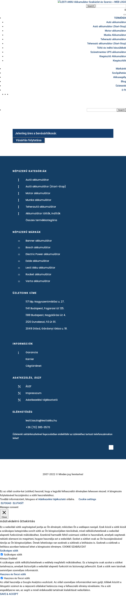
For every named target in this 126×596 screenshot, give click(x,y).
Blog (123, 81)
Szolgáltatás (119, 72)
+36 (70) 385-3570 (38, 427)
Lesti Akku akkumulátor (40, 267)
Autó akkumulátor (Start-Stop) (109, 26)
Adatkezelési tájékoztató (42, 400)
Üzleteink (121, 85)
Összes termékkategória (41, 220)
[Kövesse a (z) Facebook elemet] (111, 447)
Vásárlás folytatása (29, 140)
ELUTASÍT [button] (18, 503)
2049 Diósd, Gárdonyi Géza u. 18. (46, 328)
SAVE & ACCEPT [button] (9, 594)
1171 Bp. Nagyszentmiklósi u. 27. (45, 301)
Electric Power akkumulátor (43, 254)
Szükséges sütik (13, 554)
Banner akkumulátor (39, 240)
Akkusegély (119, 77)
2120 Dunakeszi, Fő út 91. (41, 322)
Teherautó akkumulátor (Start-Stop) (106, 43)
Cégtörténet (34, 366)
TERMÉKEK (120, 17)
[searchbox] (102, 110)
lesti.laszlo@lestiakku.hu (41, 420)
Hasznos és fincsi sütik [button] (13, 574)
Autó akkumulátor (116, 22)
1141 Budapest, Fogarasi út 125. (45, 308)
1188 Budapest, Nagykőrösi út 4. (46, 315)
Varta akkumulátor (38, 281)
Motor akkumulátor (115, 30)
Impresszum (34, 393)
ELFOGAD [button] (6, 503)
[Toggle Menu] (124, 14)
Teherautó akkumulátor (113, 39)
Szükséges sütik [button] (9, 550)
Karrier (30, 359)
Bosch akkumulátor (38, 247)
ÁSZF (29, 386)
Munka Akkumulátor (115, 35)
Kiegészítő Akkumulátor (112, 56)
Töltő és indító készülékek (111, 47)
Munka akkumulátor (38, 200)
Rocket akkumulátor (38, 274)
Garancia (32, 352)
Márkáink (121, 68)
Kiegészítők (119, 60)
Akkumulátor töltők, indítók (43, 213)
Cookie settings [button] (87, 499)
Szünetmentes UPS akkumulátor (108, 52)
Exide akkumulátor (37, 261)
